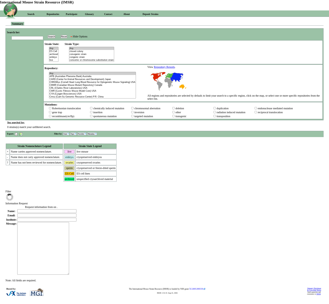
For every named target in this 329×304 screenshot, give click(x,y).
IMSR (318, 294)
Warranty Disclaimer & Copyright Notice (314, 289)
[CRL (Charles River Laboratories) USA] (92, 88)
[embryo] (53, 57)
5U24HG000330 (196, 289)
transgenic (180, 116)
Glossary (89, 14)
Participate (71, 14)
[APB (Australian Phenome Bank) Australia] (92, 76)
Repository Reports (164, 67)
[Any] (53, 48)
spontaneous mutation (105, 116)
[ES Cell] (53, 51)
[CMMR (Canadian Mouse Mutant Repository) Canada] (92, 85)
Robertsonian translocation (66, 108)
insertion (97, 112)
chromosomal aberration (147, 108)
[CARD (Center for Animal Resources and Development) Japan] (92, 79)
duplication (223, 108)
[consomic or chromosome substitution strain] (91, 60)
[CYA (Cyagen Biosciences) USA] (92, 93)
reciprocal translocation (270, 112)
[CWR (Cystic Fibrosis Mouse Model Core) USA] (92, 91)
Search (30, 14)
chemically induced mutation (108, 108)
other (178, 112)
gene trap (57, 112)
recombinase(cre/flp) (63, 116)
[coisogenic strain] (91, 54)
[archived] (53, 54)
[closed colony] (91, 51)
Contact (108, 14)
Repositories (53, 14)
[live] (53, 60)
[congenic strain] (91, 57)
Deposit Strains (150, 14)
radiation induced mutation (231, 112)
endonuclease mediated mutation (275, 108)
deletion (179, 108)
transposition (223, 116)
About (126, 14)
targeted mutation (143, 116)
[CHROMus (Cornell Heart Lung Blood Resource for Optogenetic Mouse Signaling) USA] (92, 82)
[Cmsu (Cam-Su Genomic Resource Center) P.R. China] (92, 96)
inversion (139, 112)
